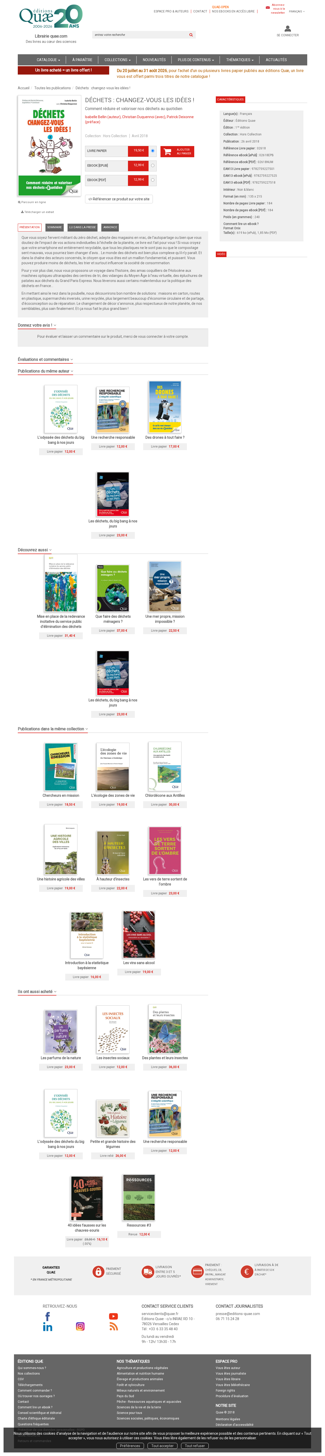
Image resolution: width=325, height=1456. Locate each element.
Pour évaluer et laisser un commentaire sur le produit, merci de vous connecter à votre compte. (113, 336)
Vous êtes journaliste (231, 1373)
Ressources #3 (139, 1225)
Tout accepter (162, 1446)
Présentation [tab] (30, 227)
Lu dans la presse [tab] (82, 227)
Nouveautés (154, 60)
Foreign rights (225, 1390)
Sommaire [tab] (54, 227)
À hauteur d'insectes (112, 879)
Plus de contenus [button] (195, 60)
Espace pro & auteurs (171, 11)
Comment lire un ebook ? (35, 1407)
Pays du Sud (125, 1396)
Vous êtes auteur (228, 1368)
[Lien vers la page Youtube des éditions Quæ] (113, 1316)
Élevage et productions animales (140, 1379)
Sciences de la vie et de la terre (139, 1407)
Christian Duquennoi (138, 117)
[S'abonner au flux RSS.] (113, 1326)
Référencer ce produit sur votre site (121, 199)
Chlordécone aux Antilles (165, 795)
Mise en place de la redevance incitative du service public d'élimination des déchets (61, 621)
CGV (21, 1379)
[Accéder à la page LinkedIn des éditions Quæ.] (48, 1326)
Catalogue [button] (47, 60)
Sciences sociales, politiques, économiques (148, 1418)
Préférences (130, 1446)
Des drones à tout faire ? (165, 437)
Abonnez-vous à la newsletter (278, 8)
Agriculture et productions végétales (142, 1368)
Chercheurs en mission (61, 795)
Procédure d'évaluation (232, 1396)
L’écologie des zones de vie (113, 795)
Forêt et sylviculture (130, 1385)
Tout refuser (195, 1446)
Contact (200, 11)
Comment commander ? (35, 1390)
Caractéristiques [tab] (230, 99)
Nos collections (29, 1373)
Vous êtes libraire (228, 1379)
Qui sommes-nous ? (32, 1368)
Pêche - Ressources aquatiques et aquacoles (149, 1402)
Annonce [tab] (110, 227)
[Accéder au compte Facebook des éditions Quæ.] (48, 1316)
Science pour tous (129, 1413)
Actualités (276, 60)
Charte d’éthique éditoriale (36, 1418)
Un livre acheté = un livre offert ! (63, 70)
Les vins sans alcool (139, 963)
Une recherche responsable (113, 437)
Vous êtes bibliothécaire (233, 1385)
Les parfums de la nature (61, 1058)
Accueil (23, 88)
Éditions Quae (245, 120)
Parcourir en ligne (33, 202)
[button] (113, 323)
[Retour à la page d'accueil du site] (51, 17)
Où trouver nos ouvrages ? (36, 1396)
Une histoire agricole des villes (61, 879)
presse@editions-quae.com (238, 1314)
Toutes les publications (52, 88)
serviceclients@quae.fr (160, 1314)
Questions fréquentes (33, 1424)
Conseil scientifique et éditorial (39, 1413)
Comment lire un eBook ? (240, 224)
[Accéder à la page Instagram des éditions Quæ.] (80, 1326)
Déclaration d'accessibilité (234, 1425)
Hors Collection (115, 136)
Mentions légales (228, 1419)
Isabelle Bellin (96, 117)
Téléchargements (30, 1385)
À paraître (82, 60)
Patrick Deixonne (180, 117)
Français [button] (295, 11)
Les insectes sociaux (113, 1058)
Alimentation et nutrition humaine (140, 1373)
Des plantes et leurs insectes (165, 1058)
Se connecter (288, 35)
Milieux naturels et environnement (141, 1390)
